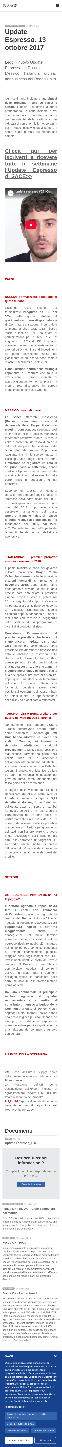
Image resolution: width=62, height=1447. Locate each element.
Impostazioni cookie (15, 1406)
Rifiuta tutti (45, 1440)
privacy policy (41, 1401)
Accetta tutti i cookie (18, 1440)
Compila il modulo (31, 1184)
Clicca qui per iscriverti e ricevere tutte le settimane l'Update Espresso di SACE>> (31, 163)
